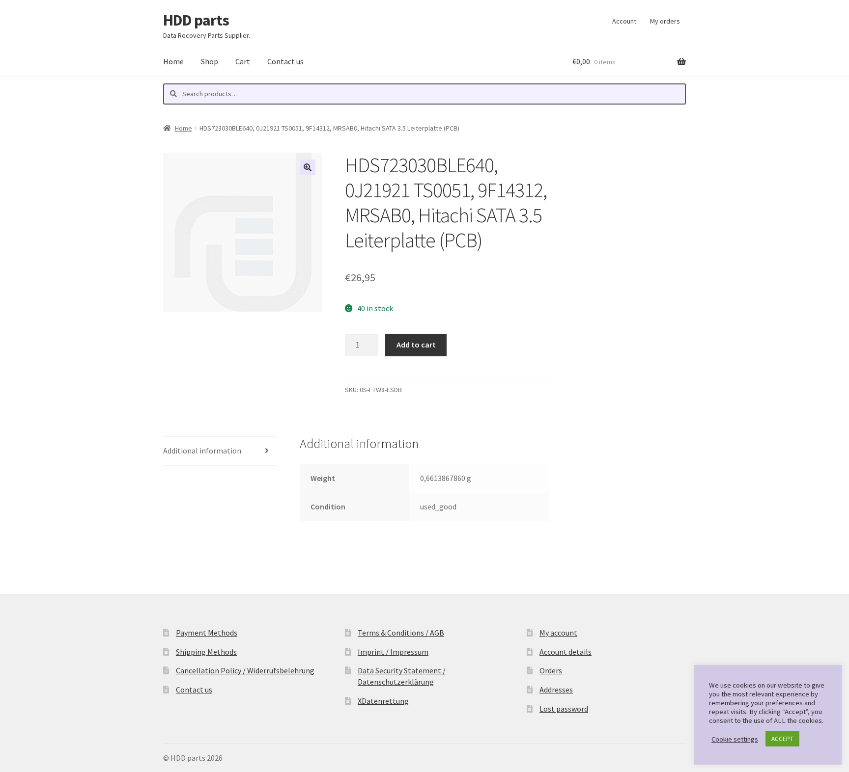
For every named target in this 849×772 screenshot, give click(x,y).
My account (558, 633)
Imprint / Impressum (393, 652)
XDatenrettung (383, 701)
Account (624, 21)
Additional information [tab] (202, 450)
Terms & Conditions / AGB (401, 633)
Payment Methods (206, 633)
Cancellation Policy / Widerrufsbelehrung (245, 670)
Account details (565, 652)
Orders (550, 670)
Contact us (285, 61)
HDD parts (196, 20)
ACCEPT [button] (782, 739)
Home (173, 61)
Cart (242, 61)
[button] (307, 167)
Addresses (556, 689)
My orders (665, 21)
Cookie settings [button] (734, 739)
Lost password (563, 709)
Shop (209, 61)
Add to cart (416, 344)
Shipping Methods (206, 652)
